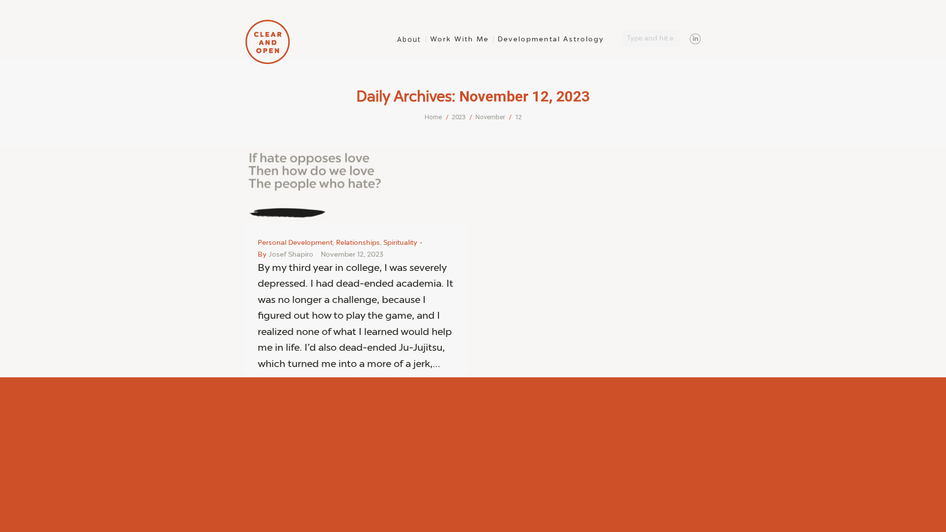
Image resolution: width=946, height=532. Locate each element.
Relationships (358, 242)
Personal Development (295, 242)
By (285, 254)
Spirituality (400, 242)
